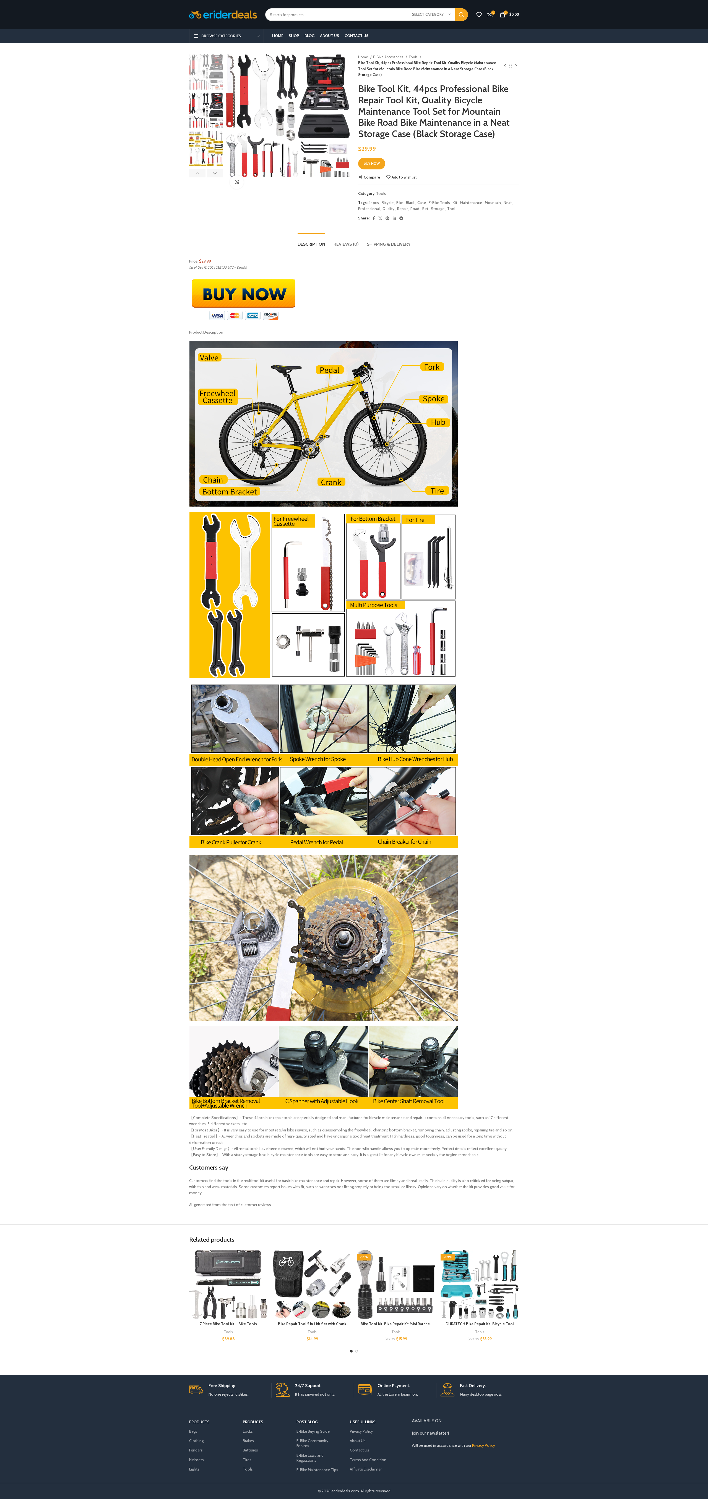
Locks (248, 1431)
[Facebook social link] (374, 218)
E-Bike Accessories (388, 57)
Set (425, 208)
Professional (369, 208)
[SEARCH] (461, 14)
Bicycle (388, 202)
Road (414, 208)
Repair (402, 208)
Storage (437, 208)
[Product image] (228, 1284)
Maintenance (471, 202)
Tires (247, 1459)
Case (421, 202)
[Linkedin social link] (394, 218)
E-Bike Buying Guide (313, 1431)
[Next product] (516, 66)
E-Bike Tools (439, 202)
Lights (194, 1469)
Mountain (493, 202)
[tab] (311, 241)
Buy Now (372, 163)
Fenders (196, 1450)
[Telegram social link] (401, 218)
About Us (358, 1440)
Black (410, 202)
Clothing (196, 1440)
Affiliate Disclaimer (366, 1469)
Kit (455, 202)
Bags (193, 1431)
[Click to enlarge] (237, 182)
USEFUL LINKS (363, 1421)
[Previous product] (505, 66)
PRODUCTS (199, 1421)
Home (363, 57)
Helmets (196, 1459)
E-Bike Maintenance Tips (317, 1469)
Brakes (248, 1440)
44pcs (373, 202)
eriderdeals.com (345, 1490)
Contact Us (359, 1450)
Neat (508, 202)
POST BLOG (307, 1421)
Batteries (250, 1450)
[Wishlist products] (479, 14)
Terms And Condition (368, 1459)
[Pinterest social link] (387, 218)
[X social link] (380, 218)
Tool (451, 208)
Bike (399, 202)
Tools (413, 57)
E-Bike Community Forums (312, 1443)
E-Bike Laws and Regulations (310, 1458)
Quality (388, 208)
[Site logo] (223, 14)
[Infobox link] (228, 1390)
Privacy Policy (361, 1431)
